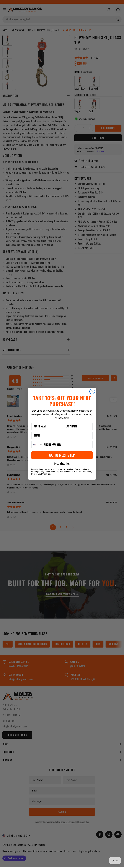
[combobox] (36, 444)
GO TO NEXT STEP (62, 455)
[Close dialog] (92, 391)
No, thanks (62, 463)
